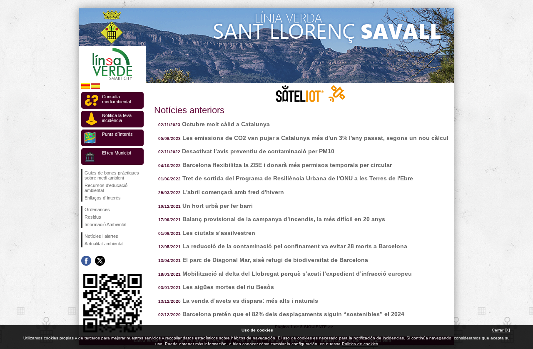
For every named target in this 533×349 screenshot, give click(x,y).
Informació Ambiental (105, 224)
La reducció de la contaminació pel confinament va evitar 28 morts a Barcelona (294, 246)
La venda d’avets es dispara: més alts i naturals (250, 300)
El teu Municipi (116, 152)
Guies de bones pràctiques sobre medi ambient (112, 175)
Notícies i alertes (101, 236)
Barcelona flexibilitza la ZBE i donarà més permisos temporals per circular (287, 165)
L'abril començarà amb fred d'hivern (233, 192)
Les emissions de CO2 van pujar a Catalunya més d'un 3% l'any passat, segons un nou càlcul (315, 138)
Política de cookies (360, 344)
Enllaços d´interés (103, 197)
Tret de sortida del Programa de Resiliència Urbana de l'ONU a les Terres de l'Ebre (297, 178)
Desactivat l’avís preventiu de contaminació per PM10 (258, 151)
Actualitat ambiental (104, 243)
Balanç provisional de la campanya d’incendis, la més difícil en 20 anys (283, 219)
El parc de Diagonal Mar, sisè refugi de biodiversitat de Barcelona (275, 260)
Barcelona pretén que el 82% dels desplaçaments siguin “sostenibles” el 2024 (293, 314)
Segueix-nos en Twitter (100, 261)
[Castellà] (95, 87)
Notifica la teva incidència (117, 118)
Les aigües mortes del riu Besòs (228, 287)
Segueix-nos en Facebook (86, 261)
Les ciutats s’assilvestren (218, 232)
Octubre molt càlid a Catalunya (226, 124)
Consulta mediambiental (116, 99)
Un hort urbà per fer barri (217, 205)
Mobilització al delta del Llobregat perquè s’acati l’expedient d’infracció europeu (297, 273)
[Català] (85, 87)
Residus (93, 216)
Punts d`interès (117, 134)
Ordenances (97, 209)
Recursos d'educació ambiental (106, 188)
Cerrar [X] (501, 330)
